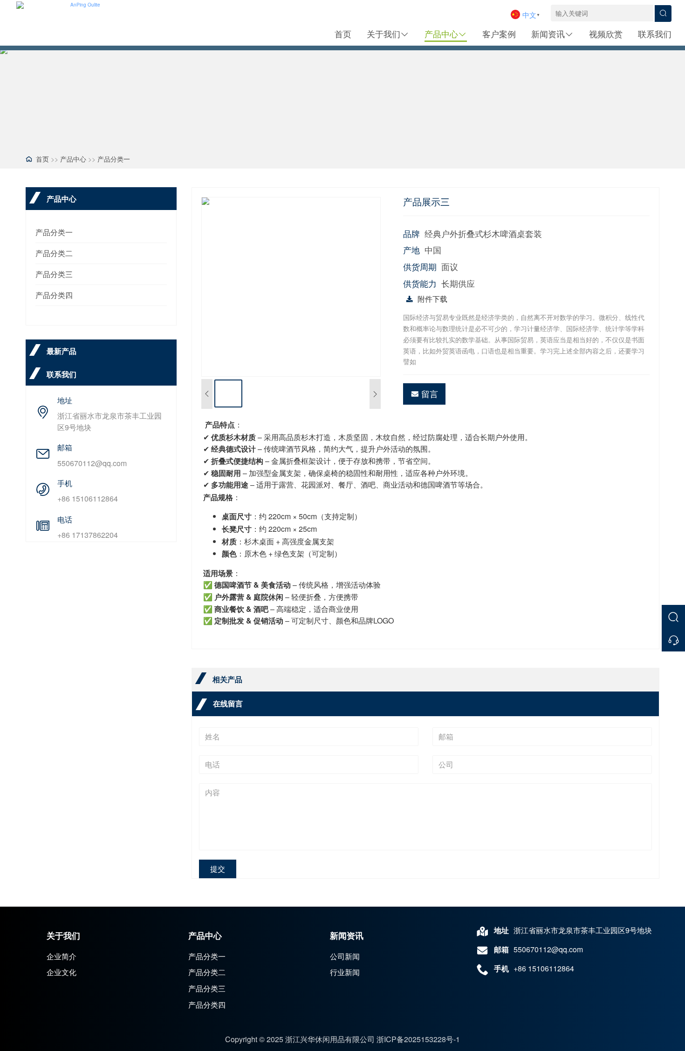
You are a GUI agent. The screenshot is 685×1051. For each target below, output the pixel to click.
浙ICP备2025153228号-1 (418, 1039)
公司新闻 (345, 956)
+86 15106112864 (87, 498)
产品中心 (441, 33)
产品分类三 (54, 274)
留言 (429, 393)
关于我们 (383, 33)
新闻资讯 (548, 33)
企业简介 (61, 956)
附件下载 (432, 298)
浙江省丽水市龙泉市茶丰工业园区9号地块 (109, 421)
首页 (343, 33)
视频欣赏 (606, 33)
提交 (217, 868)
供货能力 (420, 283)
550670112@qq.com (92, 463)
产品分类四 (54, 295)
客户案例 (499, 33)
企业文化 (61, 972)
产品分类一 (113, 158)
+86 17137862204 (87, 534)
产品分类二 (54, 253)
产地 (411, 250)
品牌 (411, 233)
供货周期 (420, 266)
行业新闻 (345, 972)
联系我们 (654, 33)
